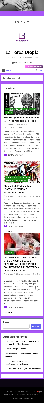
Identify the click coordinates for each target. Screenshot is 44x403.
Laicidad (33, 109)
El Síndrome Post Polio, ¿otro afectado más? (23, 369)
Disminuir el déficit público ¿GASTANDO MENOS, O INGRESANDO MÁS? (17, 189)
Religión (9, 112)
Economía (9, 109)
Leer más (7, 160)
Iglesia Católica (21, 109)
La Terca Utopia (22, 52)
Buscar (6, 322)
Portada (6, 78)
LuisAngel (9, 124)
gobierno (9, 181)
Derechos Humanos (13, 177)
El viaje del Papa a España (15, 349)
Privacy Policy (17, 398)
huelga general (21, 181)
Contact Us (28, 398)
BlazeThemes (34, 394)
